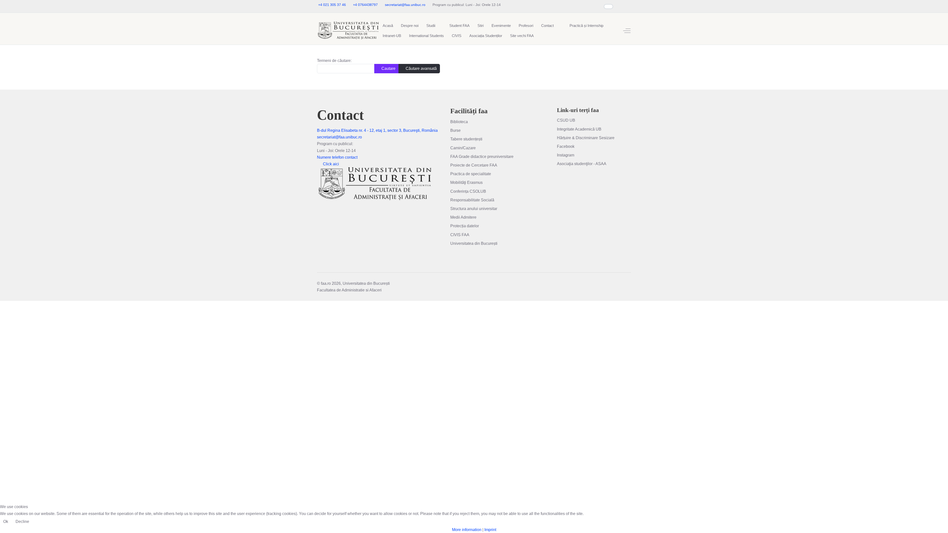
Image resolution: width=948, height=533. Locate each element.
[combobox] (346, 68)
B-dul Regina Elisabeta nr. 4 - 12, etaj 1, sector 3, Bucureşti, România (377, 130)
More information (466, 530)
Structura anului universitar (473, 209)
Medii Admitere (463, 217)
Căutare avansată (421, 68)
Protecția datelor (464, 226)
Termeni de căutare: (334, 60)
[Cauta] (562, 22)
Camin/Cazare (463, 148)
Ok (5, 521)
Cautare (387, 68)
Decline (22, 521)
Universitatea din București (473, 243)
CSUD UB (566, 120)
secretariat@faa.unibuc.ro (405, 5)
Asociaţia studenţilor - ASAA (581, 164)
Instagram (565, 155)
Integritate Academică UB (579, 129)
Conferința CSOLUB (468, 191)
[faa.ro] (348, 30)
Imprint (490, 530)
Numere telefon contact (337, 157)
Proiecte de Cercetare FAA (473, 165)
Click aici (331, 164)
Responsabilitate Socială (472, 200)
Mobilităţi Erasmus (466, 182)
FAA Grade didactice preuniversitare (482, 156)
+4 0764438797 (365, 5)
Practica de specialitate (470, 174)
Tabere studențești (466, 139)
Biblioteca (459, 122)
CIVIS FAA (459, 235)
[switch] (608, 6)
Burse (455, 130)
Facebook (565, 146)
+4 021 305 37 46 (332, 5)
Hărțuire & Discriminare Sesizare (585, 138)
